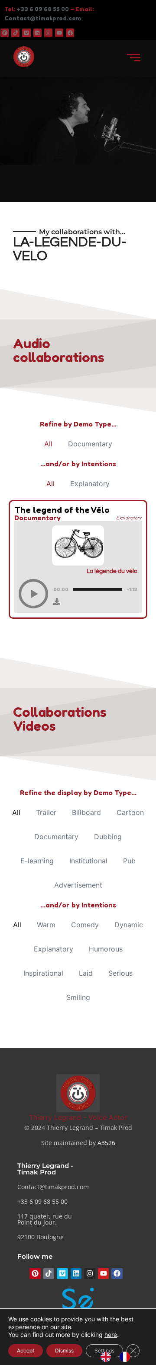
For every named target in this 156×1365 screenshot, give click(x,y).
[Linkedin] (37, 33)
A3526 (106, 1143)
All (48, 443)
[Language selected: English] (120, 1357)
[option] (127, 1357)
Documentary (90, 443)
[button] (33, 593)
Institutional (88, 860)
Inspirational (43, 973)
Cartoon (130, 812)
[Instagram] (48, 33)
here (110, 1334)
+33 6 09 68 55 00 (43, 9)
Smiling (78, 997)
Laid (86, 973)
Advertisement (78, 885)
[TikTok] (15, 33)
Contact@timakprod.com (42, 18)
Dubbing (108, 836)
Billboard (86, 812)
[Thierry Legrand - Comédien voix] (78, 1093)
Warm (46, 924)
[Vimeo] (26, 33)
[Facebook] (70, 33)
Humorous (106, 949)
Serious (120, 973)
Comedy (85, 924)
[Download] (56, 601)
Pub (129, 860)
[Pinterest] (4, 33)
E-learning (37, 860)
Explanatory (90, 483)
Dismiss (64, 1350)
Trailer (46, 812)
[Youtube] (59, 33)
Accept (25, 1350)
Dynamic (128, 924)
